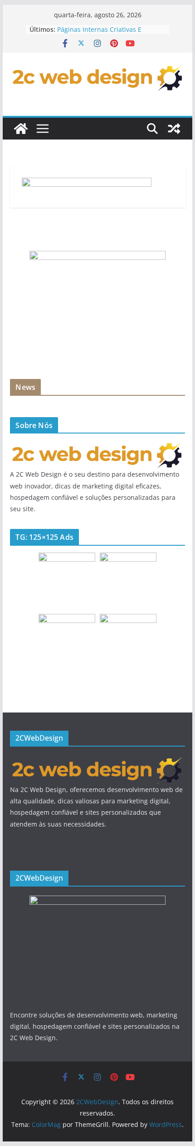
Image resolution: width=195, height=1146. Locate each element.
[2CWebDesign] (21, 129)
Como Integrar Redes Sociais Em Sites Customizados (106, 25)
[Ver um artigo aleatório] (174, 129)
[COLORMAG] (97, 446)
